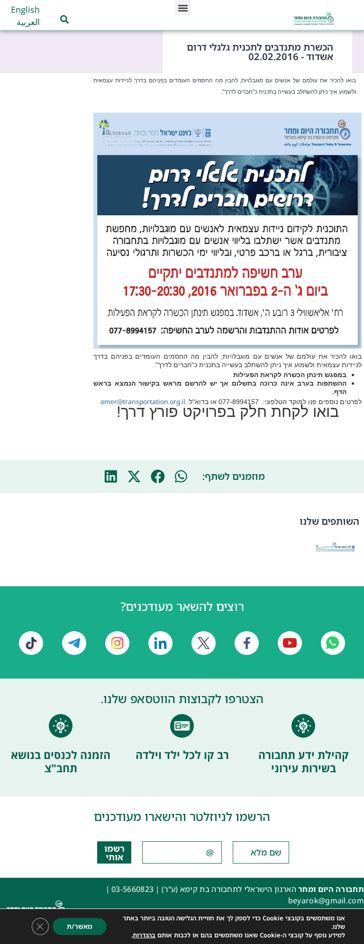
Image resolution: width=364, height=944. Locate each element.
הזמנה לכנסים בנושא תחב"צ (60, 761)
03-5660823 (132, 889)
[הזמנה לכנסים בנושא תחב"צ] (61, 726)
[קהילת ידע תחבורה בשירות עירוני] (303, 726)
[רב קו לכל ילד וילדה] (182, 726)
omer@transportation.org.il (142, 401)
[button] (183, 8)
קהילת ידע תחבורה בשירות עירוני (303, 761)
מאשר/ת (79, 926)
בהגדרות (144, 935)
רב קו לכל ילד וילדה (182, 754)
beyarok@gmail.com (326, 900)
